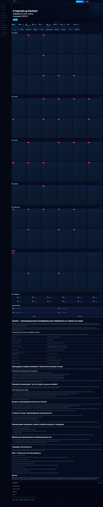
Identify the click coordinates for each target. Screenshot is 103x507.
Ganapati (21, 497)
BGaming (36, 497)
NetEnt (18, 497)
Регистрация (80, 1)
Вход (87, 1)
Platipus (33, 497)
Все (100, 32)
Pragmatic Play (14, 497)
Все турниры (80, 316)
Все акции (34, 316)
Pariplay (30, 497)
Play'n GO (24, 497)
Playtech (27, 497)
